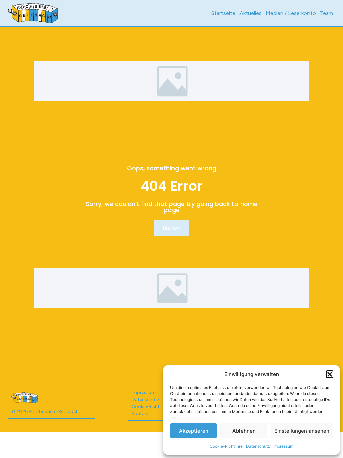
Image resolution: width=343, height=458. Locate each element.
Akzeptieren (193, 430)
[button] (329, 374)
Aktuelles (250, 13)
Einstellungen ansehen (301, 430)
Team (326, 13)
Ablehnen (244, 430)
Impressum (283, 446)
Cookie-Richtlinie (226, 446)
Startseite (223, 13)
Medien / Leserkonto (291, 13)
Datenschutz (258, 446)
